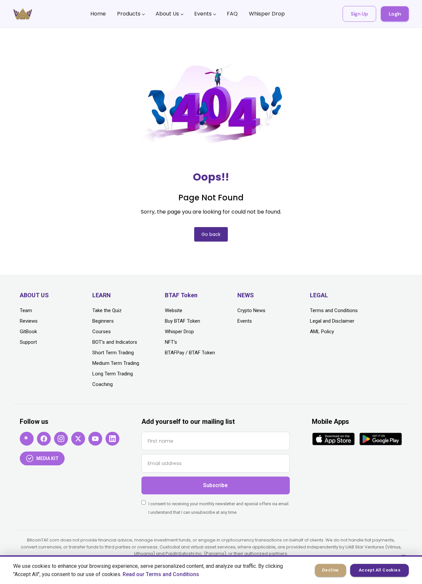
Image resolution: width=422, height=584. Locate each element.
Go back (211, 234)
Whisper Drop (267, 13)
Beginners (103, 321)
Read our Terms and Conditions (161, 574)
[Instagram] (61, 439)
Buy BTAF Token (182, 321)
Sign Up (359, 14)
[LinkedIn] (112, 439)
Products (128, 13)
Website (173, 310)
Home (98, 13)
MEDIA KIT (47, 458)
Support (28, 342)
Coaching (102, 384)
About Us (167, 13)
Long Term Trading (112, 374)
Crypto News (251, 310)
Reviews (29, 321)
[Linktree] (27, 439)
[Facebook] (44, 439)
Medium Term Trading (115, 363)
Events (203, 13)
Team (26, 310)
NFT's (171, 342)
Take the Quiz (107, 310)
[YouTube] (95, 439)
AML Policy (322, 332)
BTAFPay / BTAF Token (190, 353)
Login (395, 14)
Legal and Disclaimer (332, 321)
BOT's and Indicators (114, 342)
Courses (101, 332)
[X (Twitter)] (78, 439)
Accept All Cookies (379, 570)
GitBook (28, 332)
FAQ (232, 13)
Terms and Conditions (334, 310)
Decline (330, 570)
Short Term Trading (113, 353)
